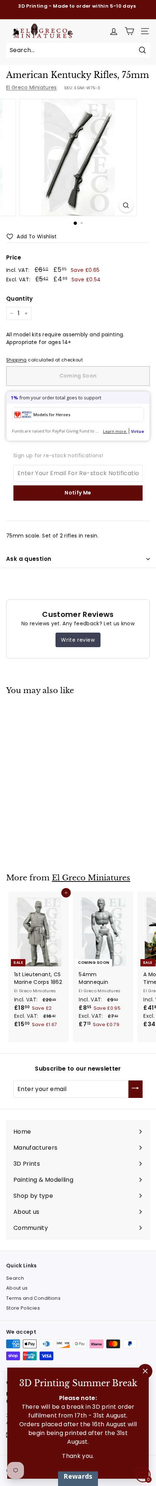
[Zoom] (125, 205)
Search (15, 1278)
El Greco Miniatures (31, 87)
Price (13, 257)
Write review (78, 640)
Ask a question (28, 559)
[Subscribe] (135, 1089)
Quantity (19, 298)
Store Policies (23, 1308)
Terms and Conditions (33, 1298)
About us (17, 1287)
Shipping (16, 360)
